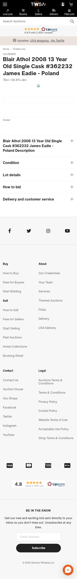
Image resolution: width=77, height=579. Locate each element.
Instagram (9, 425)
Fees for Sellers (13, 319)
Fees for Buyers (13, 282)
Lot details (12, 175)
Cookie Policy (47, 411)
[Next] (37, 86)
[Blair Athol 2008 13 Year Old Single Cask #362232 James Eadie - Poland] (38, 100)
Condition (11, 162)
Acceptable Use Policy (53, 429)
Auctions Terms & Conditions (50, 382)
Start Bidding (12, 291)
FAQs (42, 309)
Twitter (7, 416)
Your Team (45, 282)
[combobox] (38, 21)
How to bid (12, 187)
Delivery (43, 318)
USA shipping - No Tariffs (47, 40)
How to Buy (11, 273)
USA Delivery (47, 328)
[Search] (72, 21)
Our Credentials (49, 273)
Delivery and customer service (28, 199)
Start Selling (11, 328)
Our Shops (10, 398)
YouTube (8, 435)
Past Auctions (12, 337)
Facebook (9, 407)
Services (44, 291)
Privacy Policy (47, 402)
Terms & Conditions (51, 392)
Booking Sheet (13, 356)
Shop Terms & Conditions (55, 438)
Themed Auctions (50, 300)
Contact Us (10, 380)
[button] (38, 484)
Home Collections (15, 346)
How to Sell (10, 310)
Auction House (13, 389)
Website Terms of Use (53, 420)
